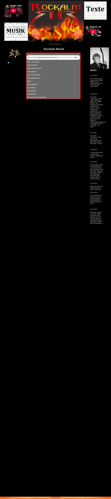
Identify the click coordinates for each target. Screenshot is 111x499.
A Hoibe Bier (31, 94)
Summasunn (32, 71)
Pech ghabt (31, 91)
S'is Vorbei (31, 88)
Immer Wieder (32, 65)
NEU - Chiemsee (33, 62)
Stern (29, 81)
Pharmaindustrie (33, 78)
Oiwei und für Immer (34, 68)
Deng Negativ (32, 84)
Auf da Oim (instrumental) (36, 97)
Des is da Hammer (34, 75)
